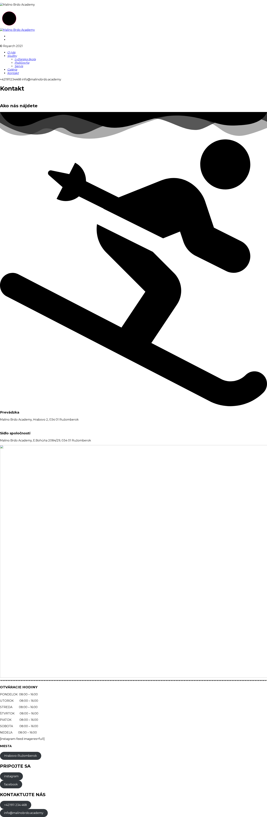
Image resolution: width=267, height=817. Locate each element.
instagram (11, 776)
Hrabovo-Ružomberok (20, 755)
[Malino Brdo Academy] (17, 30)
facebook (11, 784)
